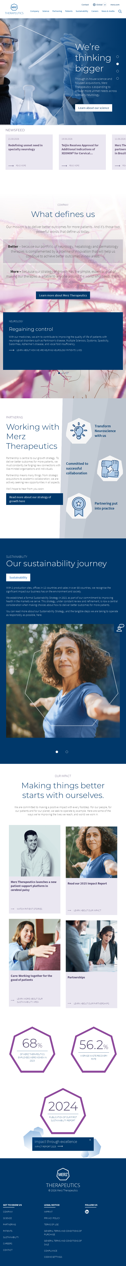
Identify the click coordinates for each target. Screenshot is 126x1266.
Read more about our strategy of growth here (30, 499)
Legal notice (52, 1204)
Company (34, 11)
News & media (108, 11)
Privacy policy (52, 1218)
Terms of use (51, 1224)
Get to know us (12, 1204)
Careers (94, 11)
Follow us (91, 1204)
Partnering (57, 11)
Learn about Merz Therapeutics (89, 124)
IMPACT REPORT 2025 (45, 1146)
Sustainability (82, 11)
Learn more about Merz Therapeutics (63, 295)
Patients (69, 11)
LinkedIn (87, 1211)
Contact (7, 1249)
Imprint (48, 1211)
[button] (59, 373)
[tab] (117, 56)
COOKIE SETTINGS (53, 1256)
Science (45, 11)
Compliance (50, 1250)
